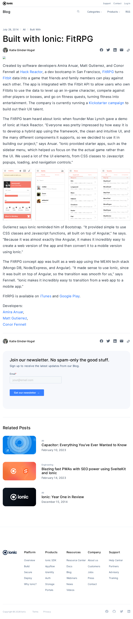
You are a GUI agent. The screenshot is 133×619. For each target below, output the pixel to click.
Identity (49, 572)
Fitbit (7, 78)
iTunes (45, 296)
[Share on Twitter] (108, 50)
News (69, 584)
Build (27, 566)
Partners (114, 566)
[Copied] (128, 50)
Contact (117, 3)
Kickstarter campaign (106, 103)
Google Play (69, 296)
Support (107, 3)
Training (113, 578)
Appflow (50, 566)
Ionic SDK (50, 560)
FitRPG (108, 72)
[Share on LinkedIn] (115, 50)
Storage (49, 584)
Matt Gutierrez (15, 318)
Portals (49, 589)
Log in (127, 3)
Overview (29, 560)
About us (93, 560)
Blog (6, 12)
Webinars (71, 578)
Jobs (91, 572)
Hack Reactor (31, 72)
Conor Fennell (14, 324)
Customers (94, 566)
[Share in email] (121, 50)
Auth (48, 578)
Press (91, 578)
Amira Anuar (13, 312)
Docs (69, 566)
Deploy (28, 578)
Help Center (116, 560)
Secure (28, 572)
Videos (70, 589)
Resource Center (76, 560)
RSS (128, 11)
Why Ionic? (30, 584)
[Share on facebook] (101, 50)
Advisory (114, 572)
